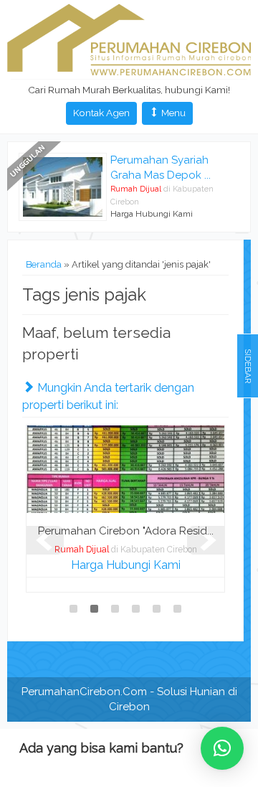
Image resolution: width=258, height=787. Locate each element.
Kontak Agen (101, 112)
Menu (172, 112)
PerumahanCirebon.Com (84, 691)
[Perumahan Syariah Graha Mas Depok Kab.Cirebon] (63, 185)
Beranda (44, 264)
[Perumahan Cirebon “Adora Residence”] (125, 468)
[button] (222, 748)
